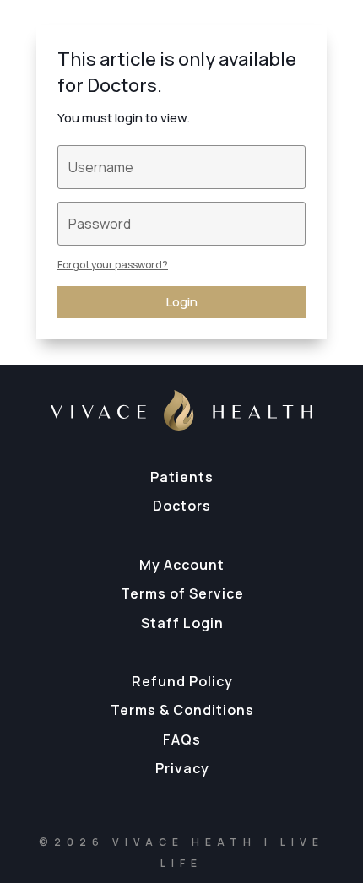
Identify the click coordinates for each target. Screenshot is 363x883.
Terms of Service (182, 593)
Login (182, 302)
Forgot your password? (112, 264)
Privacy (182, 768)
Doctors (182, 505)
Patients (182, 477)
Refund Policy (182, 681)
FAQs (182, 739)
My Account (182, 564)
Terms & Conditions (182, 710)
